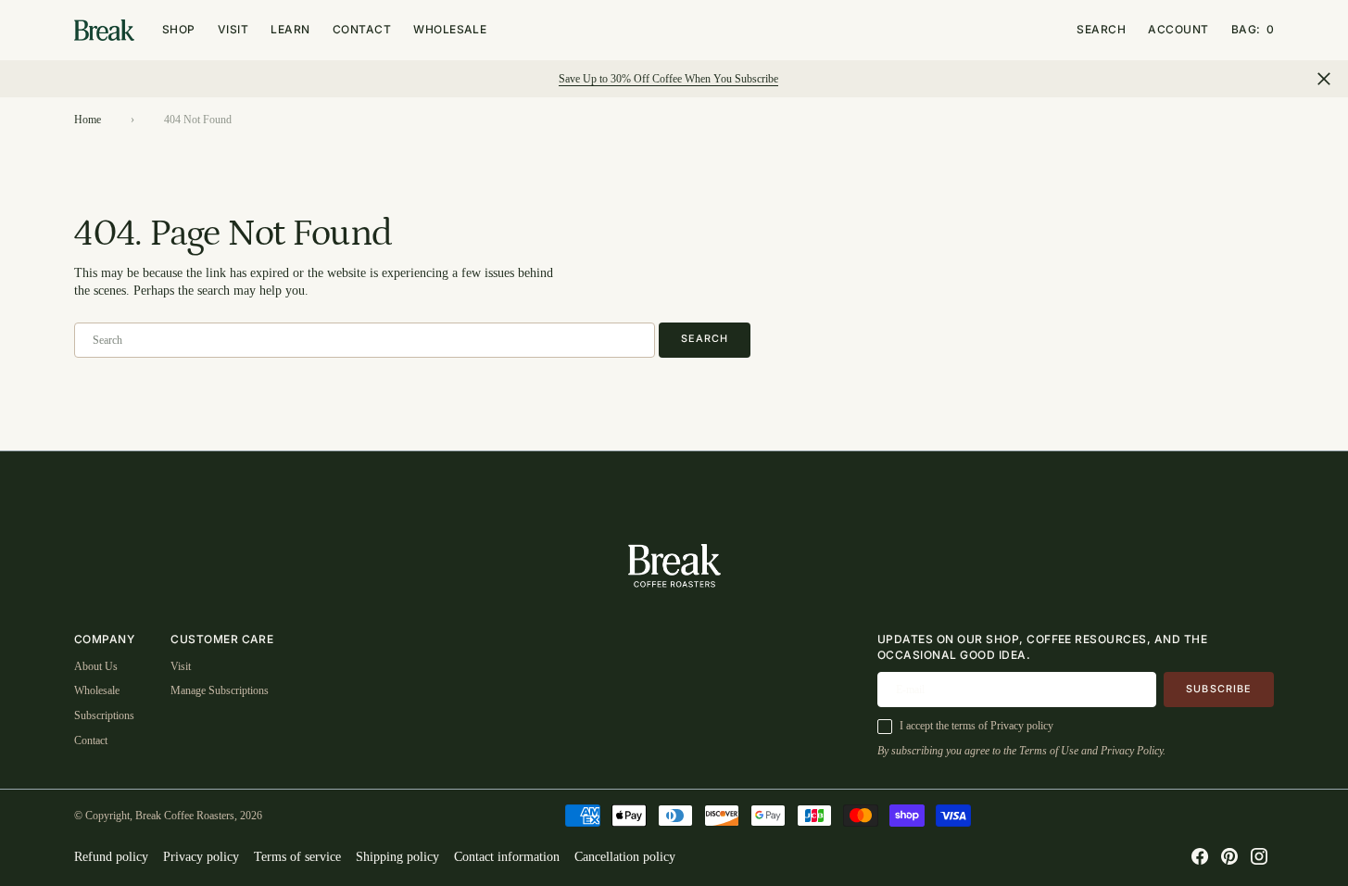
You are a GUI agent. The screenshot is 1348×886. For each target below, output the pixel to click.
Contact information (507, 857)
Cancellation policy (624, 857)
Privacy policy (201, 857)
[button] (1252, 30)
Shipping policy (397, 857)
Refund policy (111, 857)
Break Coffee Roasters (184, 815)
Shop (178, 29)
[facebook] (1200, 856)
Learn (290, 29)
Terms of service (297, 857)
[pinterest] (1229, 856)
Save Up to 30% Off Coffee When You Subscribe (668, 78)
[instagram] (1259, 856)
